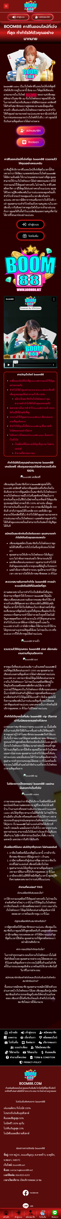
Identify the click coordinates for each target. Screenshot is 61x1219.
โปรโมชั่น (13, 1042)
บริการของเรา (49, 1042)
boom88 (31, 94)
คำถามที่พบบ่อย (18, 1057)
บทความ (12, 1037)
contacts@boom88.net (21, 1169)
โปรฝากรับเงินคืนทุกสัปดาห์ (16, 1113)
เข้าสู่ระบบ (20, 17)
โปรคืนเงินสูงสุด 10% (14, 1128)
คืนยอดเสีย (50, 1052)
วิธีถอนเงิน (32, 1052)
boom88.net (19, 1164)
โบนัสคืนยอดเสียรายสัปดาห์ (16, 1133)
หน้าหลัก (13, 1032)
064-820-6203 (23, 1175)
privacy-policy (32, 1062)
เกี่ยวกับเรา (30, 1037)
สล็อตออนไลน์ (50, 1037)
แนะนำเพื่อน (21, 1047)
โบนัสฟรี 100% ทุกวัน (14, 1123)
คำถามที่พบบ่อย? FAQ (25, 453)
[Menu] (6, 6)
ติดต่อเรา (30, 1042)
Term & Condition (44, 1057)
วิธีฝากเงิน (14, 1052)
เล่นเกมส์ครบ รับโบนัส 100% (17, 1108)
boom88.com (30, 1083)
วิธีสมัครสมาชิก (42, 1047)
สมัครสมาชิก (44, 17)
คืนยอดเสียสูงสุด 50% (14, 1118)
